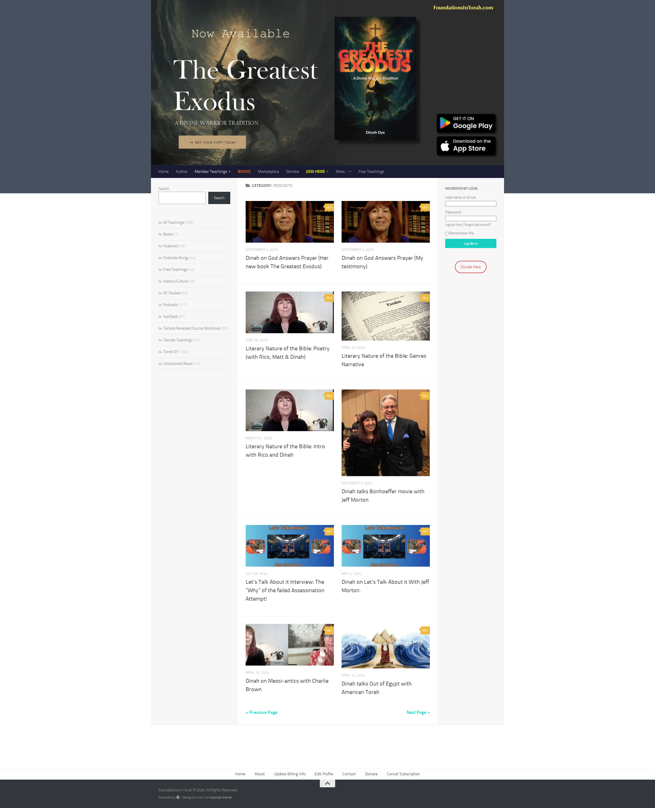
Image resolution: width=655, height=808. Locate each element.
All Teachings (173, 222)
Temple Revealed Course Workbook (191, 328)
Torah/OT (171, 352)
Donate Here (471, 267)
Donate (292, 171)
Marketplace (268, 171)
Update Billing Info (289, 773)
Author (182, 171)
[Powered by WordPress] (178, 797)
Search (164, 188)
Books (168, 234)
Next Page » (418, 712)
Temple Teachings (177, 340)
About (260, 773)
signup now (453, 224)
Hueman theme (221, 797)
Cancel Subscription (403, 773)
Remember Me (461, 233)
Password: (453, 212)
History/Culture (175, 281)
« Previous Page (261, 712)
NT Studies (172, 293)
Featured (170, 246)
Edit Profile (324, 773)
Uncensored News (178, 363)
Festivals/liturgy (176, 257)
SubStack (170, 316)
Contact (349, 773)
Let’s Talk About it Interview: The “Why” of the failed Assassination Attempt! (285, 590)
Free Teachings (371, 171)
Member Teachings (211, 171)
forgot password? (477, 224)
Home (163, 171)
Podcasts (170, 304)
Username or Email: (460, 197)
